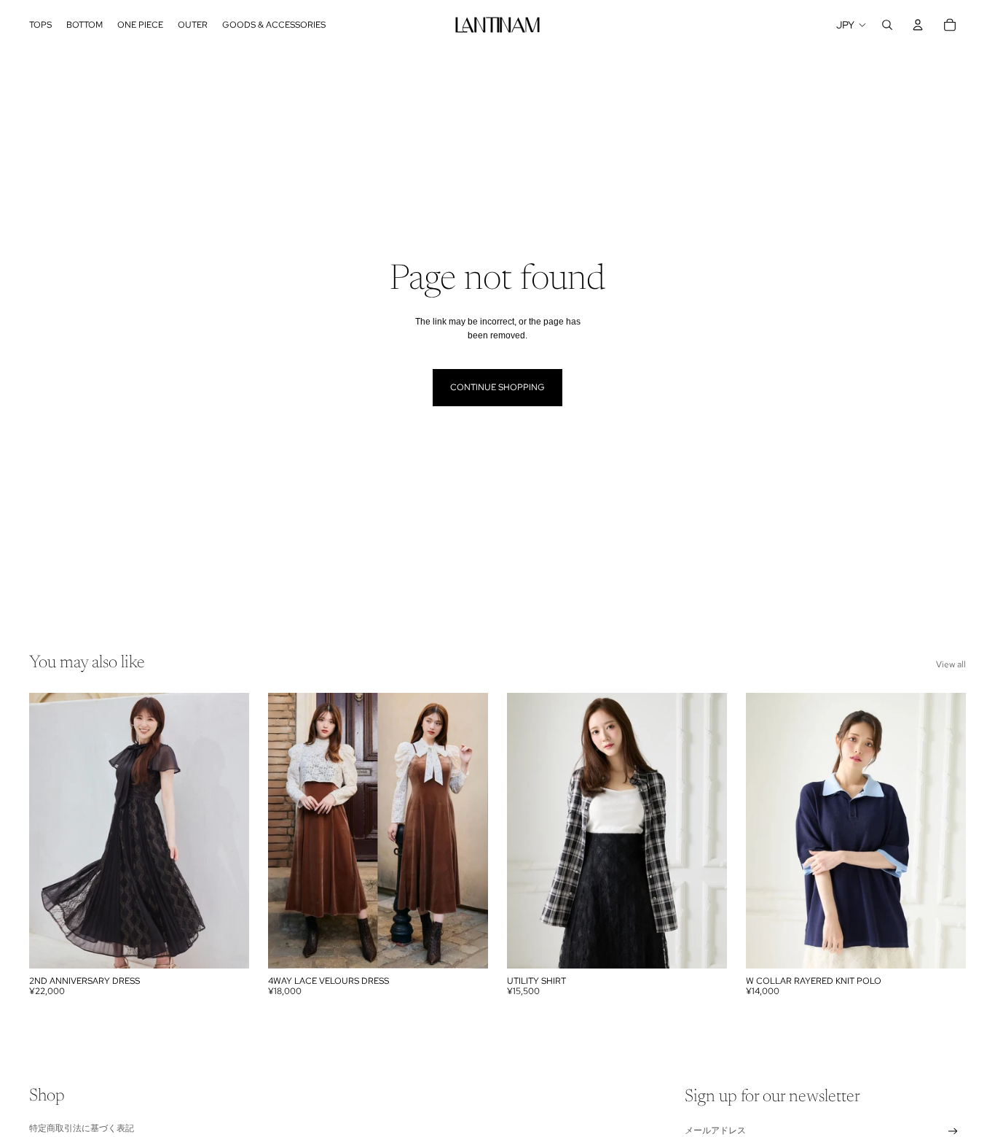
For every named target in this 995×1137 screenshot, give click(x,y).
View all (951, 664)
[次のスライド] (227, 831)
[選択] (226, 946)
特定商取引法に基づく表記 (81, 1127)
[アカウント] (918, 25)
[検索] (887, 25)
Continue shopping (497, 387)
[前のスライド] (51, 831)
